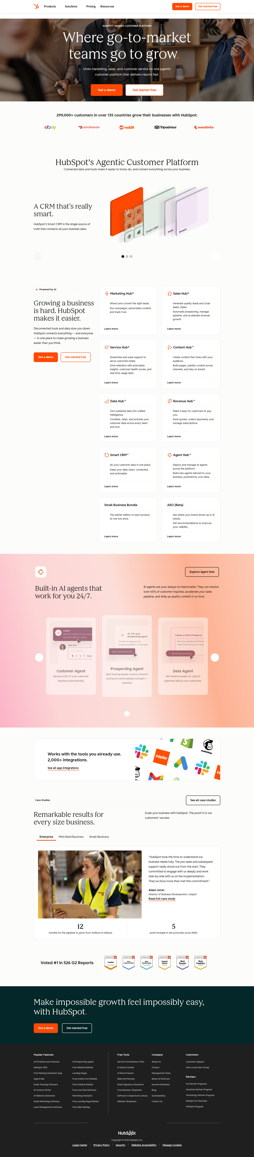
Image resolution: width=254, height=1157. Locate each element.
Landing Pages (79, 1073)
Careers (155, 1067)
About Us (156, 1062)
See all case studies (205, 800)
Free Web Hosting (81, 1107)
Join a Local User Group (197, 1067)
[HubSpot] (36, 6)
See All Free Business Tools (130, 1062)
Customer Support (195, 1062)
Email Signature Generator (130, 1084)
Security (120, 1145)
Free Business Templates (129, 1090)
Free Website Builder (82, 1067)
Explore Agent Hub (202, 571)
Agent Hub (39, 1079)
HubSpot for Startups (196, 1101)
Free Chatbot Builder (82, 1084)
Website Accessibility (143, 1145)
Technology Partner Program (200, 1095)
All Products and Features (47, 1062)
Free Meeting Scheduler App (48, 1073)
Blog (154, 1090)
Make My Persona (126, 1079)
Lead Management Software (48, 1107)
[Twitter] (127, 1123)
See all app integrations (63, 768)
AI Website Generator (44, 1096)
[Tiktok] (157, 1123)
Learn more (113, 329)
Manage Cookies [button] (172, 1145)
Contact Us (157, 1101)
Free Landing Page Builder (85, 1101)
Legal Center (79, 1145)
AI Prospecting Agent (83, 1062)
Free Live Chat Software (84, 1090)
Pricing (91, 6)
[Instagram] (107, 1123)
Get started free (209, 6)
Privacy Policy (101, 1145)
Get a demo (183, 6)
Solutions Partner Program (199, 1089)
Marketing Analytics (82, 1096)
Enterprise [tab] (46, 836)
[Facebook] (97, 1123)
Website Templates (127, 1101)
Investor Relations (161, 1084)
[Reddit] (147, 1123)
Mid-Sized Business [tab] (71, 836)
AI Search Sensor (125, 1073)
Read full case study (162, 899)
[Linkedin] (137, 1123)
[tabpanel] (127, 892)
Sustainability (158, 1096)
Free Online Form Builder (84, 1079)
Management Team (161, 1073)
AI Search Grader (125, 1067)
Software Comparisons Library (132, 1096)
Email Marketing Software (47, 1101)
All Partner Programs (196, 1084)
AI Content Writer (42, 1090)
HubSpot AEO (40, 1067)
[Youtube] (117, 1123)
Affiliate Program (194, 1106)
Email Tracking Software (46, 1084)
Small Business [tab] (99, 836)
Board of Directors (161, 1079)
